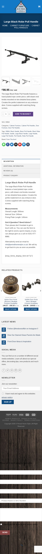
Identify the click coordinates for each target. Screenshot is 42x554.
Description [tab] (8, 161)
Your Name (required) (8, 468)
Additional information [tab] (13, 166)
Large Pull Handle (7, 136)
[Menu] (3, 6)
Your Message (5, 506)
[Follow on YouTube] (20, 370)
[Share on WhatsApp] (4, 144)
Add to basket (23, 114)
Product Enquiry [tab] (10, 175)
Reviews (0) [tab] (8, 171)
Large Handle (33, 133)
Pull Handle (17, 136)
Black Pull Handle (26, 131)
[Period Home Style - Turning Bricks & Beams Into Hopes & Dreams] (21, 6)
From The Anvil (11, 139)
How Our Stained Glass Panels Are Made (24, 335)
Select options (10, 309)
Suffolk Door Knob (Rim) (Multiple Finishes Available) (31, 301)
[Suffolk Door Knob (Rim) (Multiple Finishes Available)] (31, 285)
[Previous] (5, 56)
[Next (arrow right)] (9, 550)
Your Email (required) (8, 478)
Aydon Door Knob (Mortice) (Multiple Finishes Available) (10, 301)
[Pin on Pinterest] (20, 144)
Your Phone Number (7, 487)
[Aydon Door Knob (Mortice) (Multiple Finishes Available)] (11, 285)
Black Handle (15, 131)
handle (12, 133)
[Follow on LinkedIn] (16, 370)
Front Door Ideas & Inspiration (19, 341)
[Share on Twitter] (12, 144)
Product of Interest (7, 497)
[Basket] (39, 6)
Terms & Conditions (32, 420)
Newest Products (12, 418)
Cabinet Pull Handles (28, 125)
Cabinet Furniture (19, 26)
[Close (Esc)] (2, 541)
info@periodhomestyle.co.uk (16, 244)
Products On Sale (28, 418)
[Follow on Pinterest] (12, 370)
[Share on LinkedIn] (24, 144)
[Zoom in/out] (9, 541)
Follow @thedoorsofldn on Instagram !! (23, 329)
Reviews (5, 420)
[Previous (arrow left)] (2, 550)
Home (5, 26)
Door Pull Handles (14, 128)
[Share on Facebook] (8, 144)
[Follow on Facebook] (4, 370)
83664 (8, 131)
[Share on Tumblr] (28, 144)
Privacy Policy (17, 420)
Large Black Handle (21, 133)
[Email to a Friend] (16, 144)
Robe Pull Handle (27, 136)
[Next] (37, 56)
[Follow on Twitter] (8, 370)
